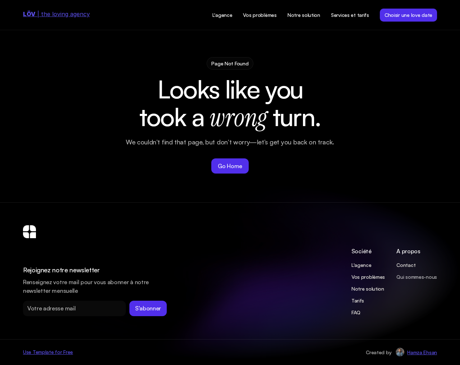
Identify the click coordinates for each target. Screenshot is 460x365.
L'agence (361, 265)
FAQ (355, 312)
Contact (405, 265)
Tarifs (357, 300)
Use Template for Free (48, 352)
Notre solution (367, 289)
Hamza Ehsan (422, 352)
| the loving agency (56, 14)
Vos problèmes (368, 277)
